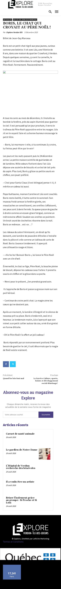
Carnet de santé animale (20, 433)
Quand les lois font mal (13, 378)
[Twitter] (13, 364)
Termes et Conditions (13, 541)
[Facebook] (6, 364)
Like (12, 566)
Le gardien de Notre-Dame (21, 449)
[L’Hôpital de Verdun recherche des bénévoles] (44, 470)
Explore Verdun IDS (14, 32)
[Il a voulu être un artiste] (44, 486)
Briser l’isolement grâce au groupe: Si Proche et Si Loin (21, 500)
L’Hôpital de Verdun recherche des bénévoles (20, 467)
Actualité (8, 20)
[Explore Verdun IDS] (30, 529)
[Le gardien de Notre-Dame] (44, 454)
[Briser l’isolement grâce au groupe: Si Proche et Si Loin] (44, 502)
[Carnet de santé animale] (44, 438)
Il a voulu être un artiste (20, 481)
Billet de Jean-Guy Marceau (25, 20)
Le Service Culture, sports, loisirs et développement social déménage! (45, 380)
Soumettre (46, 414)
